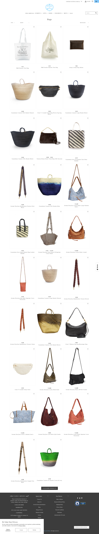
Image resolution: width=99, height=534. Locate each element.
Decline (34, 530)
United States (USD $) (73, 1)
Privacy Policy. (22, 525)
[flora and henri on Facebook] (77, 498)
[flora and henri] (49, 8)
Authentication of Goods (59, 515)
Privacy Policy (60, 507)
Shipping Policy (59, 504)
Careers (39, 515)
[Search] (96, 13)
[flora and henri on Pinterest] (82, 498)
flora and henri (47, 530)
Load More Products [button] (49, 488)
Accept (21, 530)
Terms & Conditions (59, 509)
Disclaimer (59, 512)
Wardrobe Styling (39, 512)
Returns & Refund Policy (59, 501)
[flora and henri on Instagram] (80, 498)
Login (88, 1)
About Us (39, 501)
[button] (38, 13)
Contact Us (39, 499)
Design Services (39, 509)
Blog (39, 507)
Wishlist (39, 517)
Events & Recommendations (39, 504)
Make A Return (59, 499)
